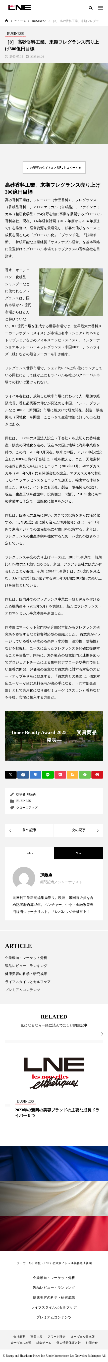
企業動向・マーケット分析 (26, 958)
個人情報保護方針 (69, 1342)
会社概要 (19, 1336)
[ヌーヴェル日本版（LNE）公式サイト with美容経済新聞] (19, 7)
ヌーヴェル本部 (20, 1342)
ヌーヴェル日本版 (83, 1336)
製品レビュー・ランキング (26, 966)
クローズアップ (26, 807)
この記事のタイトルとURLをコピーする (54, 167)
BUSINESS (23, 801)
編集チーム (43, 1342)
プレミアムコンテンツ (22, 990)
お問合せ (92, 1342)
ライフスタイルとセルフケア (28, 982)
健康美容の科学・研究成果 (26, 974)
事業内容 (36, 1336)
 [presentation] (100, 1034)
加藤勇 (31, 794)
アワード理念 (56, 1336)
